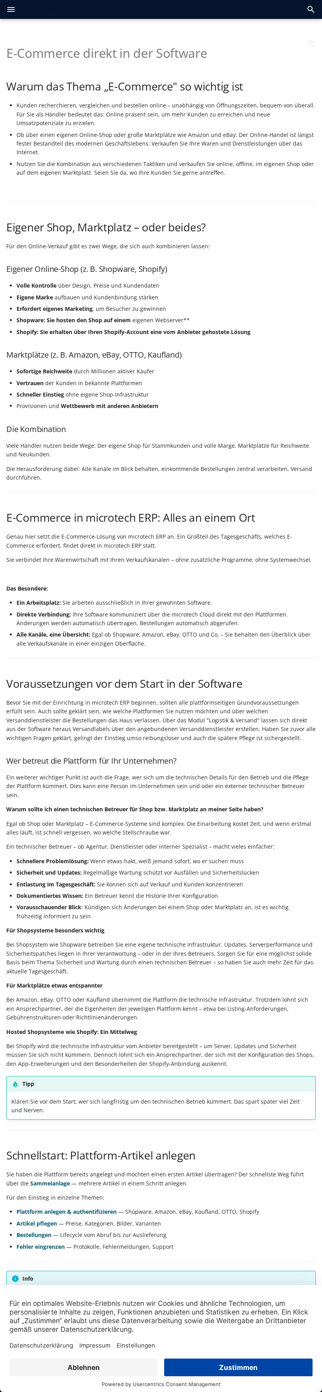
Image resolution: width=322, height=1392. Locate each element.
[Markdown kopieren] (311, 43)
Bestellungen (33, 1235)
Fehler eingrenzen (40, 1246)
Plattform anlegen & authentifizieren (66, 1211)
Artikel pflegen (36, 1223)
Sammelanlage (50, 1183)
